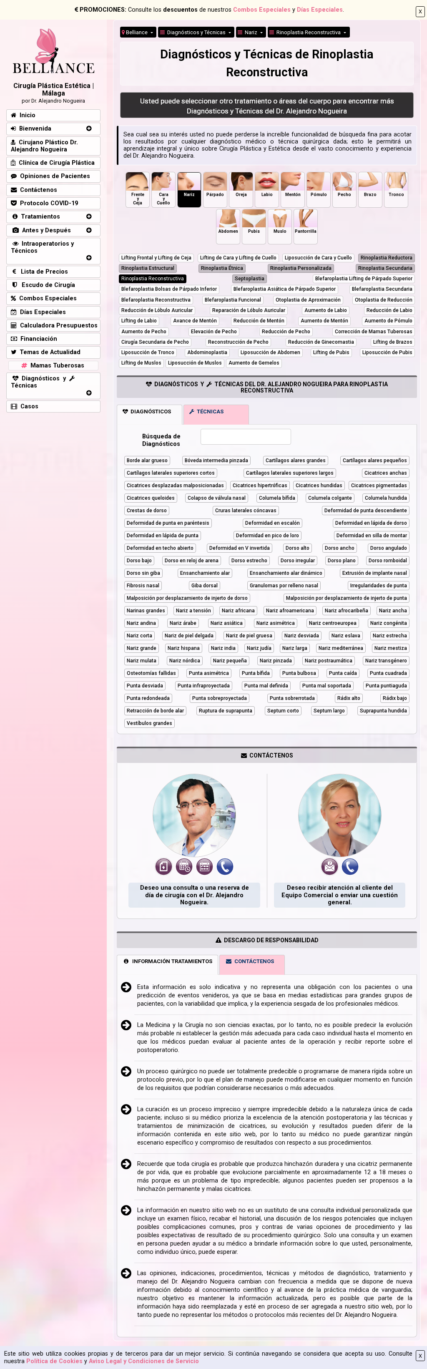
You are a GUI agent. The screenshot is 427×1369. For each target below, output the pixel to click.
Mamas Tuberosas (55, 365)
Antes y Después (45, 230)
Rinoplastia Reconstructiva (308, 32)
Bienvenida (33, 128)
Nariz (250, 32)
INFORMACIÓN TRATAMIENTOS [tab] (171, 961)
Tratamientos (39, 216)
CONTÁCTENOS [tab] (253, 961)
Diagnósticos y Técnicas (196, 32)
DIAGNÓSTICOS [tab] (149, 411)
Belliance (137, 32)
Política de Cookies (54, 1361)
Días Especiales (320, 9)
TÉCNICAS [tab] (209, 411)
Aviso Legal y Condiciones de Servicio (144, 1361)
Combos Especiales (262, 9)
